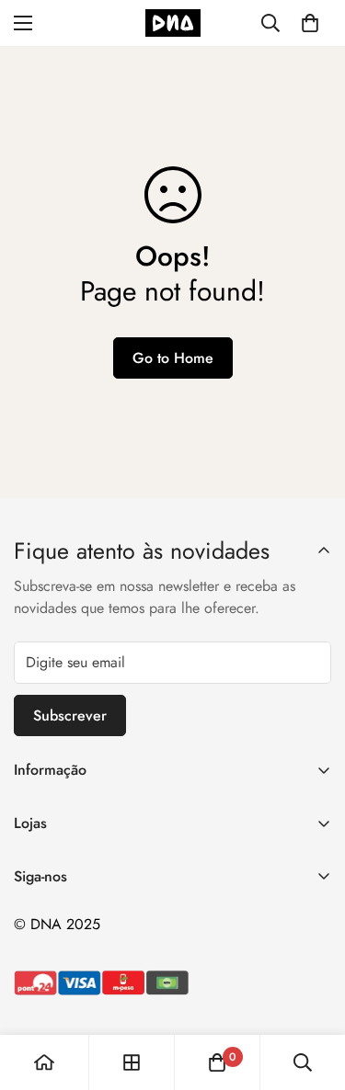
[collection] (131, 1062)
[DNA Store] (173, 23)
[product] (44, 1062)
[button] (310, 23)
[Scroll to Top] (311, 992)
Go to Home (172, 358)
